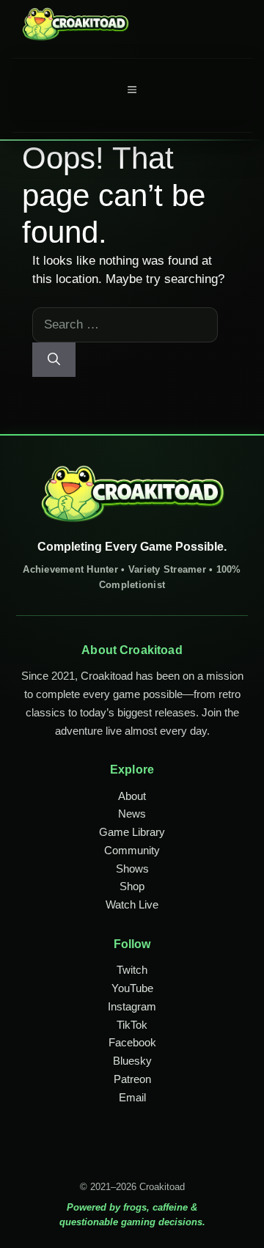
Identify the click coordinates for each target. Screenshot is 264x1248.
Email (132, 1097)
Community (132, 850)
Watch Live (132, 904)
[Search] (54, 360)
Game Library (132, 832)
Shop (132, 886)
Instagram (132, 1006)
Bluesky (132, 1060)
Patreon (132, 1079)
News (132, 813)
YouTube (132, 988)
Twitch (132, 969)
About (132, 796)
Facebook (132, 1042)
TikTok (132, 1024)
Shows (132, 868)
